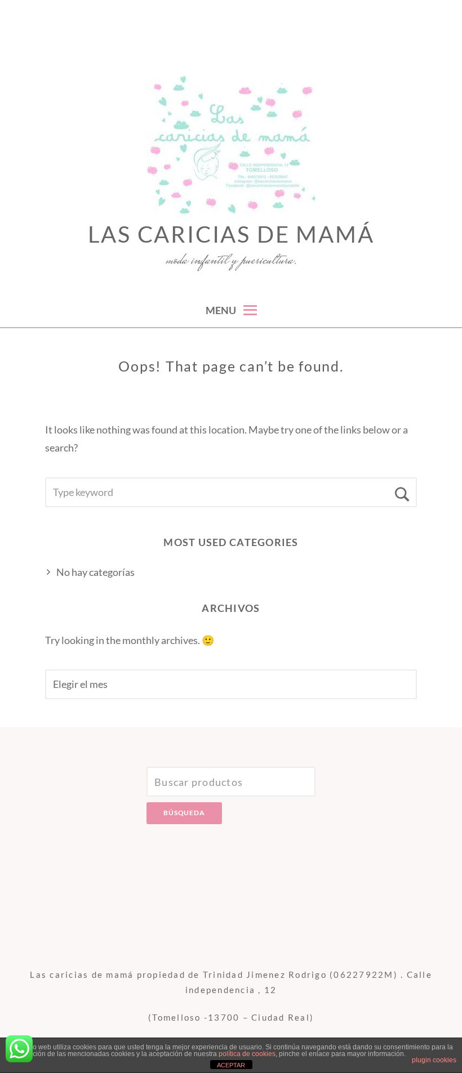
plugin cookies (434, 1060)
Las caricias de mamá (231, 234)
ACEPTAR (231, 1065)
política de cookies (247, 1054)
